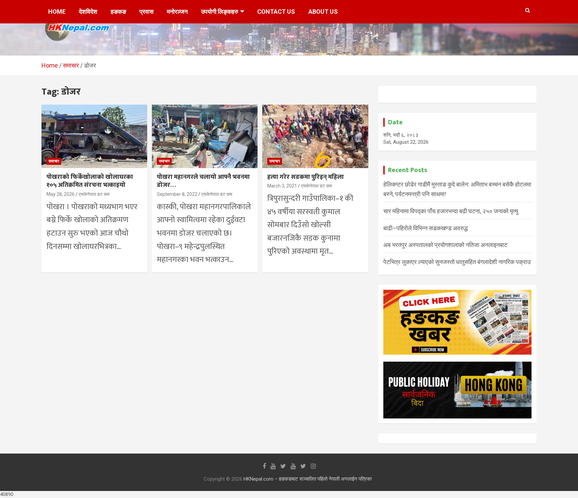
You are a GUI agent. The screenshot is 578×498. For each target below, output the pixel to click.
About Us (323, 11)
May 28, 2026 (60, 194)
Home (57, 11)
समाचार (54, 161)
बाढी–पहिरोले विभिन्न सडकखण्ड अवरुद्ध (425, 228)
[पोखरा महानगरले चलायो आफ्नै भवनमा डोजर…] (205, 136)
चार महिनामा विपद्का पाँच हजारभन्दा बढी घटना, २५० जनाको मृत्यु (450, 211)
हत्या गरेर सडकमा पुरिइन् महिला (305, 177)
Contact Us (276, 11)
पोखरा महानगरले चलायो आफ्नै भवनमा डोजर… (203, 181)
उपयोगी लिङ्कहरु (219, 11)
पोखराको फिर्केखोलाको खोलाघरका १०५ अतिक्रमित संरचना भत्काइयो (89, 181)
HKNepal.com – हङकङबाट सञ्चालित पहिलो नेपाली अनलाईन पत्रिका (308, 479)
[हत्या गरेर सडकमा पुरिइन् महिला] (315, 136)
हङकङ (118, 11)
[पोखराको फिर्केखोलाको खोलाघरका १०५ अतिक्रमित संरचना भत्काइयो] (94, 136)
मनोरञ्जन (177, 11)
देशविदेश (88, 11)
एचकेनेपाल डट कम (94, 194)
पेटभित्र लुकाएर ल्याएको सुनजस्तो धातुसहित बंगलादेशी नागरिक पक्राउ (457, 261)
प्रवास (146, 11)
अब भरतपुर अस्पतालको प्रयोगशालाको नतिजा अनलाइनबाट (445, 244)
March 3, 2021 (282, 186)
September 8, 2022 (177, 194)
